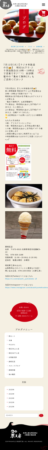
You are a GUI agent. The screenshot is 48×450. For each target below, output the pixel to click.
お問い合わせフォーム (25, 316)
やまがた (12, 344)
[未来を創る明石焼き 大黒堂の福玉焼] (6, 5)
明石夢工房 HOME (17, 46)
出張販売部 (13, 357)
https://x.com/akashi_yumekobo (19, 279)
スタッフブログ (14, 366)
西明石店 (12, 361)
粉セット (12, 336)
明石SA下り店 (14, 353)
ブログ (30, 46)
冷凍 (10, 340)
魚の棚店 (12, 374)
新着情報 (39, 46)
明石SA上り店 (14, 349)
